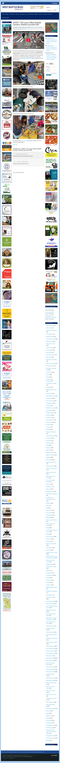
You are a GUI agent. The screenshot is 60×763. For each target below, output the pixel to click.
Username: (48, 66)
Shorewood (48, 541)
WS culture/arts (49, 727)
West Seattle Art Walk (50, 597)
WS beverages (49, 723)
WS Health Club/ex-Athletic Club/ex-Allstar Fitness (51, 731)
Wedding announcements (51, 591)
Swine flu (48, 570)
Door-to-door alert (50, 400)
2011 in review (49, 328)
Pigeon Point (49, 510)
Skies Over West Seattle (51, 543)
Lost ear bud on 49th (49, 309)
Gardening (48, 424)
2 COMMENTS (28, 27)
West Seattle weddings (51, 708)
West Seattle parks (50, 667)
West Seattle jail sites (50, 651)
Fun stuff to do (49, 422)
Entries (3, 758)
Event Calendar (12, 14)
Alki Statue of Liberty (50, 343)
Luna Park (48, 484)
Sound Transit (49, 547)
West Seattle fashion (50, 626)
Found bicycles (49, 417)
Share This (15, 144)
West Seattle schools (50, 690)
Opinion (48, 505)
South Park (48, 550)
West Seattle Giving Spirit (51, 634)
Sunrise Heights (49, 564)
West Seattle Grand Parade (51, 638)
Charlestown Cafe (50, 366)
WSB (48, 38)
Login (47, 63)
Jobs (26, 14)
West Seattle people (50, 669)
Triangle (48, 577)
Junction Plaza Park (50, 466)
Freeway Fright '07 (50, 420)
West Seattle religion (50, 680)
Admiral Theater (49, 336)
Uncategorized (49, 580)
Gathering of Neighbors (51, 432)
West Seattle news (50, 658)
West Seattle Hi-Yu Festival (51, 642)
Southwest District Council (51, 552)
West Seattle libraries (50, 653)
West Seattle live (49, 655)
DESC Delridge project (51, 396)
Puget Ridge (48, 517)
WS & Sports (49, 720)
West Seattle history (50, 646)
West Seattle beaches (50, 601)
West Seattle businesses (51, 610)
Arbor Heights (49, 350)
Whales (47, 713)
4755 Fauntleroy (49, 334)
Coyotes (48, 374)
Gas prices (48, 427)
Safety (47, 527)
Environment (49, 410)
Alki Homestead (49, 341)
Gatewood (48, 429)
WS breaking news (50, 725)
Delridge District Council (51, 389)
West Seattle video (50, 702)
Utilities (48, 582)
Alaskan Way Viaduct (50, 339)
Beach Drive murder (50, 354)
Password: (48, 69)
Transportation (49, 575)
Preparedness (49, 515)
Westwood (48, 711)
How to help (49, 459)
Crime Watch (22, 14)
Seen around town (50, 536)
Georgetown (48, 440)
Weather (49, 14)
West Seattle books (50, 603)
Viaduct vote (49, 585)
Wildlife (48, 718)
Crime (47, 377)
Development (49, 398)
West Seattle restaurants (51, 682)
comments (8, 758)
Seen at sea (48, 539)
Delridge (48, 387)
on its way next (24, 140)
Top (14, 758)
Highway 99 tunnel (50, 455)
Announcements (49, 347)
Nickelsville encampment (51, 493)
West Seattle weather (50, 704)
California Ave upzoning (51, 359)
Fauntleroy (48, 415)
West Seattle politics (50, 674)
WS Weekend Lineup (50, 738)
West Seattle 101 (49, 595)
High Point (48, 450)
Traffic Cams (45, 14)
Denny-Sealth (49, 393)
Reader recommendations (51, 520)
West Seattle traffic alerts (51, 698)
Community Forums (5, 17)
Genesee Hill (49, 438)
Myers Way (48, 489)
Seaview (48, 534)
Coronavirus (49, 372)
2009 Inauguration (50, 325)
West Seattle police (50, 671)
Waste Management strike (51, 587)
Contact (17, 14)
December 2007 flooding (51, 383)
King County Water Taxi (51, 472)
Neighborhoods (49, 491)
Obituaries (36, 14)
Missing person (49, 486)
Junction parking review (51, 462)
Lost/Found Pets (30, 14)
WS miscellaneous (50, 735)
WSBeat (48, 740)
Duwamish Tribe (49, 403)
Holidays (48, 457)
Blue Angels (48, 357)
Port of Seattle (49, 512)
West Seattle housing (50, 648)
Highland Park (49, 452)
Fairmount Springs (50, 412)
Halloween (48, 443)
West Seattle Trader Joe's (51, 694)
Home (3, 14)
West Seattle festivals (50, 628)
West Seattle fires (49, 632)
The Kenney (48, 573)
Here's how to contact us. (32, 755)
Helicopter (48, 447)
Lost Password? (54, 73)
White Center (49, 715)
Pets (47, 508)
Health (47, 445)
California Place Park (50, 363)
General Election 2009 (51, 435)
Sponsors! (40, 14)
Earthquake (48, 405)
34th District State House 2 (51, 330)
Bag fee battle (49, 352)
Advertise (7, 14)
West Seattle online (50, 660)
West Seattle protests (50, 678)
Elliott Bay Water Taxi (50, 408)
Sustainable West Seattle (51, 566)
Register (51, 63)
